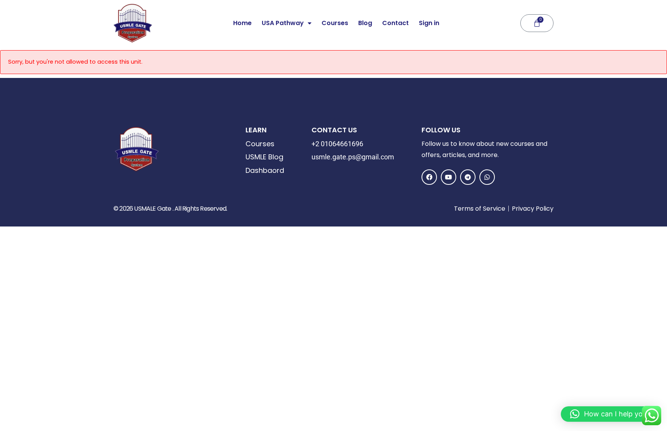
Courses (335, 23)
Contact (395, 23)
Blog (365, 23)
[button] (610, 414)
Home (242, 23)
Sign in (429, 23)
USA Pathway (283, 23)
